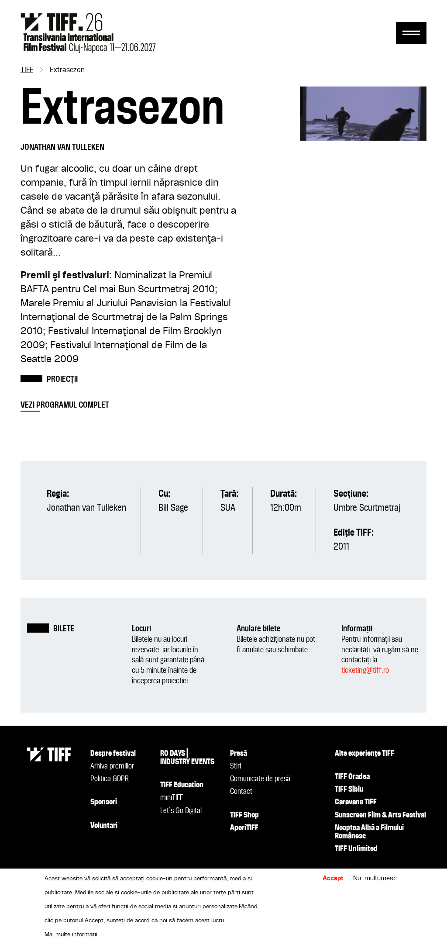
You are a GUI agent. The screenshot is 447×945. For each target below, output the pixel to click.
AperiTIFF (244, 827)
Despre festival (113, 753)
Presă (238, 753)
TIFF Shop (244, 815)
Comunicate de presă (260, 778)
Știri (235, 766)
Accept (333, 879)
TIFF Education (181, 785)
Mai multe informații (71, 934)
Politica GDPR (109, 778)
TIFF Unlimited (356, 848)
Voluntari (103, 825)
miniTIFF (171, 797)
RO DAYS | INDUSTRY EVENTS (187, 757)
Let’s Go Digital (181, 810)
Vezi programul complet (65, 405)
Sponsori (103, 802)
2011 (341, 547)
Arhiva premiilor (112, 766)
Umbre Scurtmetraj (367, 508)
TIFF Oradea (352, 776)
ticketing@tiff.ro (365, 670)
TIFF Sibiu (349, 789)
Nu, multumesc (375, 879)
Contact (241, 791)
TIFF (27, 70)
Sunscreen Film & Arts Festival (380, 815)
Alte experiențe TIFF (364, 753)
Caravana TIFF (356, 802)
